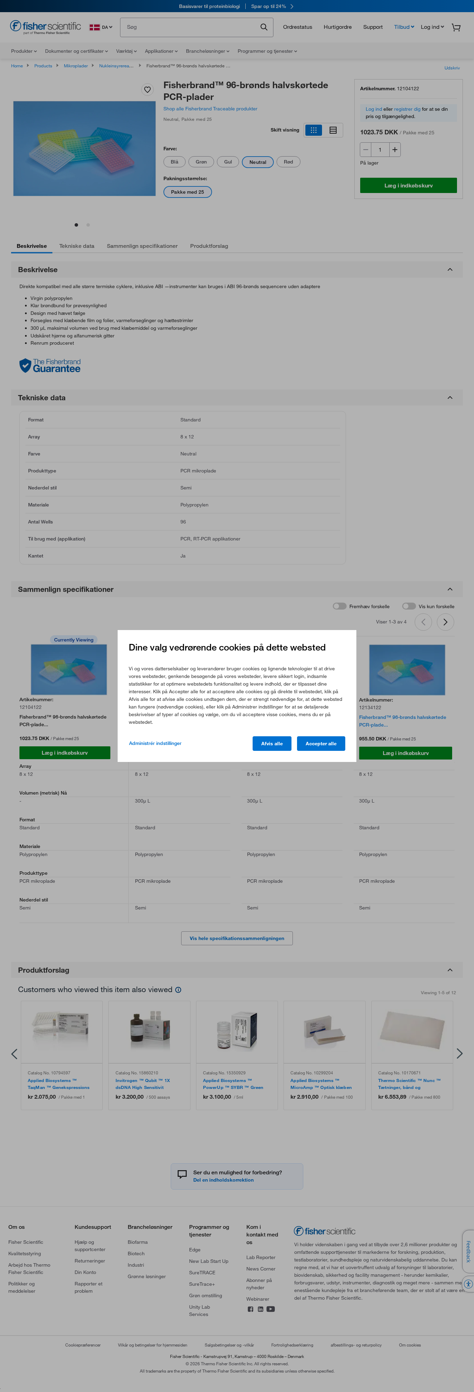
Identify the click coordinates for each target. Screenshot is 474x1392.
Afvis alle (272, 743)
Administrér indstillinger (155, 743)
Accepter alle (321, 743)
